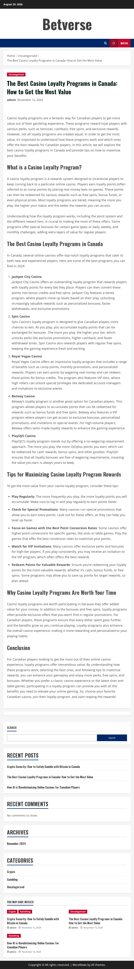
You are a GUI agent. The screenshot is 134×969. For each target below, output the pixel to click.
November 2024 (16, 844)
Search (12, 728)
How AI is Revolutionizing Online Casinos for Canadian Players (43, 787)
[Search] (105, 43)
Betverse (67, 23)
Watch (124, 43)
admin (11, 100)
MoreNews (80, 965)
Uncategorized (16, 74)
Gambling (12, 879)
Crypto (11, 872)
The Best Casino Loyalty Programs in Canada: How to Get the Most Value (50, 777)
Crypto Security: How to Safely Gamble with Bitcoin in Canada (43, 767)
